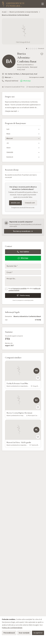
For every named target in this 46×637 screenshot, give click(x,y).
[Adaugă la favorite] (42, 54)
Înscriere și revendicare (21, 231)
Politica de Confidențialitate (12, 627)
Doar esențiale (24, 633)
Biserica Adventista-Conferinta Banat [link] (15, 15)
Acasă (4, 12)
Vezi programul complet (36, 77)
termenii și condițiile (19, 288)
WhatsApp (27, 81)
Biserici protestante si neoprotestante (24, 12)
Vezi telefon (24, 252)
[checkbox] (6, 289)
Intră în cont (15, 203)
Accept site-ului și (24, 290)
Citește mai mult (11, 111)
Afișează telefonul (11, 81)
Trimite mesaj (25, 295)
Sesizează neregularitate (36, 87)
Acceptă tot (38, 633)
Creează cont (30, 203)
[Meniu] (42, 3)
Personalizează (9, 633)
